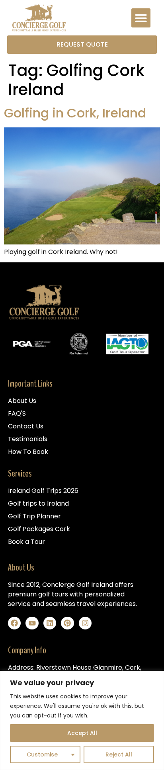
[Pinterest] (67, 623)
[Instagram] (85, 623)
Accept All (82, 733)
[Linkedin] (49, 623)
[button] (140, 17)
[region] (82, 720)
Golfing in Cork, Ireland (75, 113)
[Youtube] (31, 623)
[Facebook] (14, 623)
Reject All (118, 754)
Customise (42, 754)
